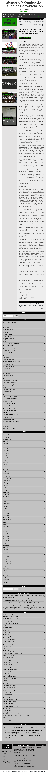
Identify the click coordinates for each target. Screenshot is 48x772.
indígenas (18, 732)
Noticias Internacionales (25, 38)
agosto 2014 (6, 484)
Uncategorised (6, 424)
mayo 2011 (5, 552)
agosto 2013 (6, 505)
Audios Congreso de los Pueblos (10, 325)
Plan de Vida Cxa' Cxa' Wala (9, 403)
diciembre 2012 (7, 519)
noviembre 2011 (7, 542)
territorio (38, 735)
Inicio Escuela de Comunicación (10, 370)
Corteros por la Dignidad (9, 350)
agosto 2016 (6, 441)
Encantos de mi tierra (8, 364)
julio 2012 (5, 528)
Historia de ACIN (7, 368)
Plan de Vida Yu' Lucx (8, 412)
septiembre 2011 (7, 545)
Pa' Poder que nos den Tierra (10, 398)
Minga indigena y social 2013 (10, 380)
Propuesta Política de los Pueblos (11, 414)
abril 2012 (5, 533)
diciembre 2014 (7, 476)
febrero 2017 (6, 434)
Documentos (6, 356)
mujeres (42, 733)
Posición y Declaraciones (9, 16)
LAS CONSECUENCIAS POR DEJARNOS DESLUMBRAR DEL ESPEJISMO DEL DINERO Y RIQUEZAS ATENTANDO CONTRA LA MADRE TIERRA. (9, 99)
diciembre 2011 (7, 540)
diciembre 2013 (7, 498)
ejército (35, 727)
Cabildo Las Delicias (8, 340)
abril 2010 (5, 575)
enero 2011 (6, 559)
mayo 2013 (5, 510)
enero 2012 (6, 538)
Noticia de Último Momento (8, 31)
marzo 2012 (6, 535)
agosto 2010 (6, 568)
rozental (31, 735)
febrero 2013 (6, 515)
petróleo (26, 735)
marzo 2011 (6, 556)
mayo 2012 (5, 531)
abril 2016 (5, 448)
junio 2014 (5, 487)
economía (28, 727)
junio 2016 (5, 445)
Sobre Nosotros (12, 14)
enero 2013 (6, 517)
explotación (42, 727)
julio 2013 (5, 506)
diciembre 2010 (7, 561)
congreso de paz (20, 727)
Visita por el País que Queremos (10, 428)
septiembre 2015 (7, 461)
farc (6, 730)
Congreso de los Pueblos (9, 347)
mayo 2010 (5, 574)
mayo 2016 (5, 446)
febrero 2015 (6, 473)
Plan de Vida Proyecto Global (10, 407)
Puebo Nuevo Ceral (7, 417)
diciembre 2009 (7, 581)
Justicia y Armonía (7, 371)
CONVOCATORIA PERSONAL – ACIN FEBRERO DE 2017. (9, 51)
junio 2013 (5, 508)
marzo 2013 (6, 514)
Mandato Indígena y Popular (10, 377)
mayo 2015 (5, 468)
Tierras (43, 735)
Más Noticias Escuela (8, 379)
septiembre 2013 (7, 503)
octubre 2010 (6, 565)
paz (22, 735)
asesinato (5, 727)
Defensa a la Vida (7, 354)
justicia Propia (32, 732)
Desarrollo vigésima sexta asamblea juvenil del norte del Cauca (25, 23)
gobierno (13, 730)
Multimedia (21, 16)
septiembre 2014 (7, 482)
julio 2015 (5, 464)
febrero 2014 (6, 494)
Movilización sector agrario (9, 384)
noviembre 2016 (7, 439)
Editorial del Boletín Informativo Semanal (13, 361)
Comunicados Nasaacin (7, 67)
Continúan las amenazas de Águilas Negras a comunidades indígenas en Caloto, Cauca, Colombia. (9, 122)
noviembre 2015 (7, 457)
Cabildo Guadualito (7, 334)
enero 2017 (6, 436)
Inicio (4, 14)
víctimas (9, 737)
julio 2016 (5, 443)
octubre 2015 (6, 459)
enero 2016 (6, 453)
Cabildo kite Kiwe (7, 336)
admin (8, 38)
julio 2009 (5, 582)
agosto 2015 (6, 462)
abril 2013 (5, 512)
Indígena (8, 732)
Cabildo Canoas (7, 333)
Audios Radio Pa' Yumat (8, 329)
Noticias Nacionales (8, 391)
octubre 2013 (6, 501)
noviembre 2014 (7, 478)
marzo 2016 (6, 450)
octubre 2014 (6, 480)
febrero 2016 (6, 452)
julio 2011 (5, 549)
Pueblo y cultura (7, 416)
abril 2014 (5, 491)
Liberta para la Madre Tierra (9, 375)
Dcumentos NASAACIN (8, 352)
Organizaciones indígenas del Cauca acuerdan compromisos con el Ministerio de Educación (9, 34)
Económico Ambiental (8, 359)
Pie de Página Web (7, 401)
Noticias (5, 387)
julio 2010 (5, 570)
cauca (11, 727)
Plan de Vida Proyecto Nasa (9, 409)
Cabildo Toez (6, 341)
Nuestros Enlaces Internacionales (11, 394)
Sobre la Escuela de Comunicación (11, 421)
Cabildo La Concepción (8, 338)
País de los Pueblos (7, 400)
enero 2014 (6, 496)
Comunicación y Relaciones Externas (11, 343)
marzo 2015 (6, 471)
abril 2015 (5, 469)
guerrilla (40, 730)
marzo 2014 (6, 492)
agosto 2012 (6, 526)
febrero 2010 (6, 579)
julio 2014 (5, 485)
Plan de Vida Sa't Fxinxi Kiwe (9, 410)
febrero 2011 (6, 558)
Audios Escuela (6, 327)
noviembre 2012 (7, 521)
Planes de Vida (22, 14)
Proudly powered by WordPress (9, 771)
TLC (4, 737)
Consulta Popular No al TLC (9, 348)
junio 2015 (5, 466)
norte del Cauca (10, 735)
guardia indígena (25, 730)
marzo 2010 (6, 577)
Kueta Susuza (6, 373)
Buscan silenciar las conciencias (10, 331)
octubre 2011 (6, 544)
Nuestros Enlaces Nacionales (10, 396)
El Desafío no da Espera (8, 363)
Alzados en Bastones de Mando (10, 324)
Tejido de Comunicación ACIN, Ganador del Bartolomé (16, 423)
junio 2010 (5, 572)
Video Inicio (6, 426)
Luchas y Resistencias (32, 16)
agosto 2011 (6, 547)
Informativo (32, 14)
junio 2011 (5, 551)
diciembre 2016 (7, 438)
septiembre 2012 (7, 524)
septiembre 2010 (7, 567)
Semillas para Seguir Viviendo (10, 419)
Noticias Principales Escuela (9, 393)
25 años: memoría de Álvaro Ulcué (11, 322)
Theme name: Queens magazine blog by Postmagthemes (31, 771)
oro (20, 735)
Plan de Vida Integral (8, 405)
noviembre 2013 (7, 499)
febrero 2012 (6, 537)
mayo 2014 (5, 489)
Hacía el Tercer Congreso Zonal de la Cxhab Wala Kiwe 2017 (9, 61)
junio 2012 (5, 529)
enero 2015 (6, 475)
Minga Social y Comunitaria (9, 382)
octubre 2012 (6, 522)
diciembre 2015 (7, 455)
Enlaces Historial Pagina (9, 366)
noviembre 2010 (7, 563)
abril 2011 (5, 554)
